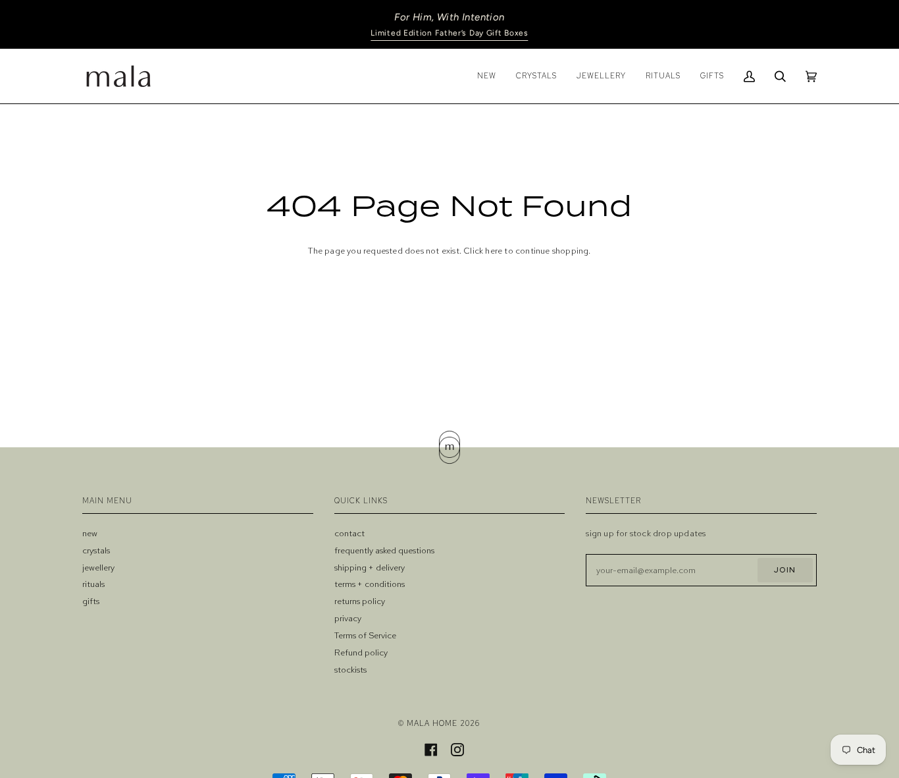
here (493, 250)
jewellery (98, 567)
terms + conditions (369, 584)
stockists (350, 669)
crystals (96, 550)
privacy (347, 618)
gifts (90, 601)
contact (349, 533)
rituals (93, 584)
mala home (432, 723)
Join (785, 569)
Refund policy (361, 652)
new (89, 533)
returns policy (359, 601)
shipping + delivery (369, 567)
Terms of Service (365, 635)
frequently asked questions (384, 550)
